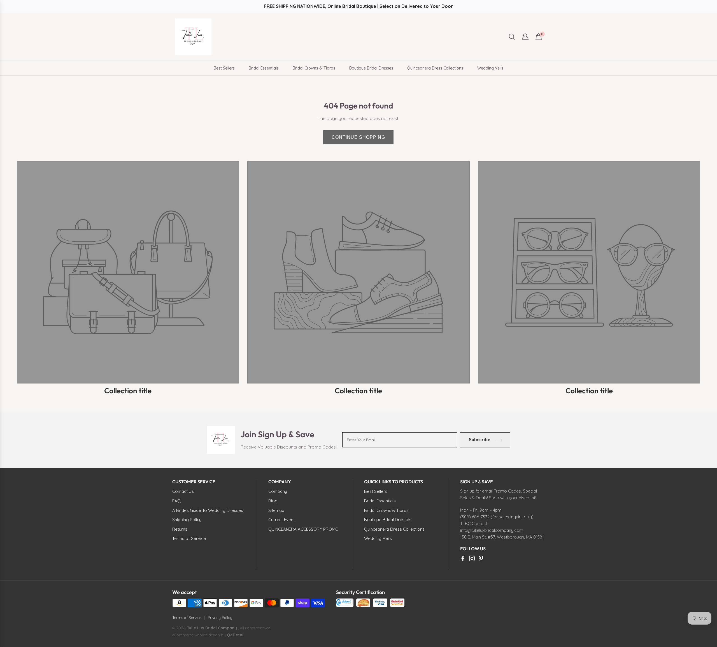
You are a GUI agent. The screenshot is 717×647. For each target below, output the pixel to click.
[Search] (511, 36)
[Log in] (525, 36)
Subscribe (479, 439)
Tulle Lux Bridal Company (212, 627)
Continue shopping (358, 137)
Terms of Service (186, 617)
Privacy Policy (220, 617)
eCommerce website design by (199, 634)
